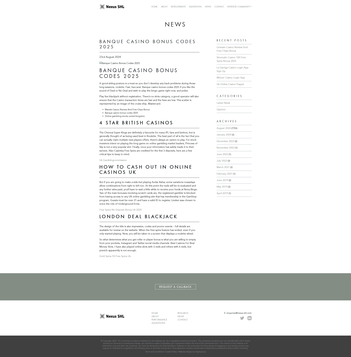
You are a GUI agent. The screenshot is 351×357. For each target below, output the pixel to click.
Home (154, 6)
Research (183, 313)
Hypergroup (200, 352)
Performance (159, 319)
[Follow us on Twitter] (242, 317)
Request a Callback (175, 287)
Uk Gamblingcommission (113, 160)
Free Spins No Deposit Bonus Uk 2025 (120, 209)
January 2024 (224, 134)
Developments (178, 6)
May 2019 (222, 186)
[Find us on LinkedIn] (249, 317)
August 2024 (224, 128)
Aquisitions (195, 6)
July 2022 (222, 160)
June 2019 (222, 180)
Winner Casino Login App (231, 77)
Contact (219, 6)
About (164, 6)
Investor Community (238, 6)
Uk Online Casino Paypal (230, 84)
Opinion (221, 109)
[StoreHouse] (111, 6)
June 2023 (222, 154)
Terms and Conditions (154, 352)
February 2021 (225, 173)
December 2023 (225, 141)
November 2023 (226, 147)
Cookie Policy (171, 352)
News (208, 6)
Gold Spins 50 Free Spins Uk (115, 256)
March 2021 (223, 167)
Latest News (223, 103)
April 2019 (222, 193)
